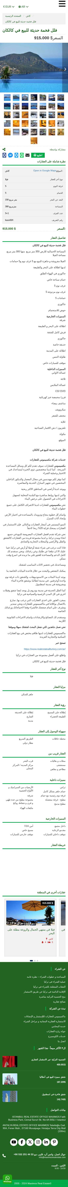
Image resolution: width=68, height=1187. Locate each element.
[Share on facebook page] (10, 156)
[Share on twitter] (16, 155)
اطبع (39, 155)
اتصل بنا (62, 1041)
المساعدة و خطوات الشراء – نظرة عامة (46, 976)
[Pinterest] (54, 1142)
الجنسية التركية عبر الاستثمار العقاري (48, 1059)
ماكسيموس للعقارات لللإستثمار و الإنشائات (45, 1016)
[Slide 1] (31, 960)
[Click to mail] (27, 155)
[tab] (7, 97)
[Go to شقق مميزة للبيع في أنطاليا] (9, 1079)
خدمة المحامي (58, 1026)
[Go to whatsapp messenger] (22, 155)
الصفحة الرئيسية (13, 16)
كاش (28, 16)
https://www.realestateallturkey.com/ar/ (45, 649)
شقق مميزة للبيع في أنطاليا (53, 1077)
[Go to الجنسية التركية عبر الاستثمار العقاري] (9, 1061)
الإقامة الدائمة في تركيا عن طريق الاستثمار (45, 991)
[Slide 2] (34, 960)
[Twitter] (30, 1142)
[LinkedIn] (46, 1142)
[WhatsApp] (7, 1179)
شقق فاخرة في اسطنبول (54, 1094)
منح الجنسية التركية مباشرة (52, 996)
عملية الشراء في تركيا (55, 981)
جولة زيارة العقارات (56, 1031)
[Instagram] (38, 1142)
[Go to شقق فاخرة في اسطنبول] (9, 1096)
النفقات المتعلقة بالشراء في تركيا (49, 986)
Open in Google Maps (44, 170)
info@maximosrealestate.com (52, 1157)
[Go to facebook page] (4, 155)
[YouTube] (13, 1142)
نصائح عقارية (59, 1001)
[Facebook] (22, 1142)
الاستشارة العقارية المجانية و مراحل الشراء (45, 1021)
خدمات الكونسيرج (57, 1036)
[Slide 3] (37, 960)
